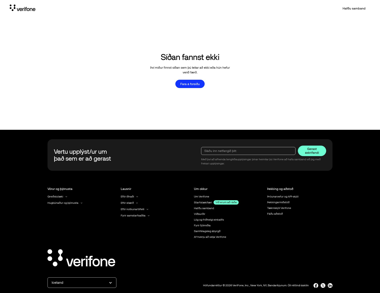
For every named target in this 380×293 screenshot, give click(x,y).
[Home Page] (23, 8)
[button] (58, 196)
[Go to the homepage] (81, 258)
